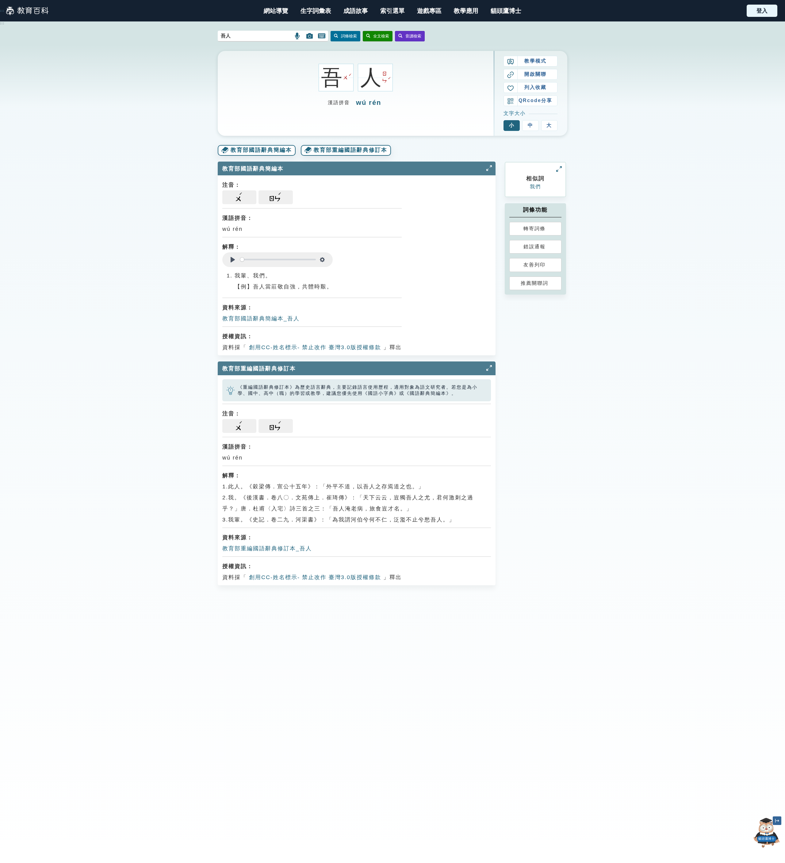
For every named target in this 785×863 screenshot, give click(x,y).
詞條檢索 (349, 36)
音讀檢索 (413, 36)
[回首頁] (27, 10)
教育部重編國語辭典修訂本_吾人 (267, 548)
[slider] (278, 259)
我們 (535, 186)
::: (2, 10)
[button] (392, 10)
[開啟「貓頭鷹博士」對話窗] (766, 833)
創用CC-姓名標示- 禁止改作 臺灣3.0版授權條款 (314, 347)
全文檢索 (381, 36)
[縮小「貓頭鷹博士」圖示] (777, 820)
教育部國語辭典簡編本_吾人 (261, 318)
